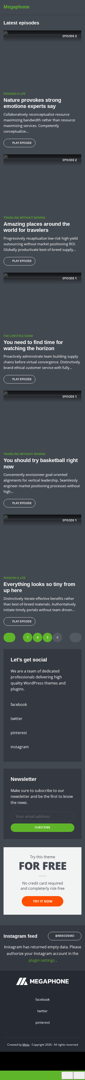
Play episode (22, 143)
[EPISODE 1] (42, 301)
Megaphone (17, 6)
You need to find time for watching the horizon (33, 345)
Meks (26, 1045)
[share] (79, 1075)
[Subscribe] (67, 1075)
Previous (9, 637)
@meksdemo (64, 936)
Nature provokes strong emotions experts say (32, 103)
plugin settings (42, 960)
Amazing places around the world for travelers (37, 227)
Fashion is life (15, 94)
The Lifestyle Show (18, 336)
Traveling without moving (24, 218)
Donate (73, 7)
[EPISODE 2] (42, 59)
